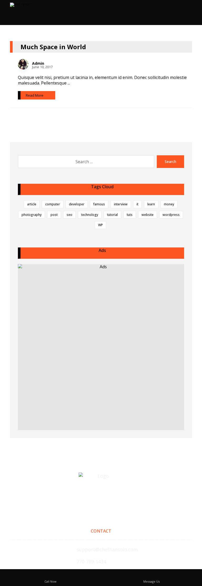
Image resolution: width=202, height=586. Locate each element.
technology (89, 214)
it (137, 204)
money (169, 204)
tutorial (112, 214)
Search (170, 161)
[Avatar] (23, 64)
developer (76, 204)
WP (100, 225)
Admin (38, 63)
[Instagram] (89, 499)
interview (121, 204)
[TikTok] (101, 499)
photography (32, 214)
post (54, 214)
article (31, 204)
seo (69, 214)
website (148, 214)
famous (99, 204)
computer (52, 204)
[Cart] (174, 15)
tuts (130, 214)
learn (151, 204)
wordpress (171, 214)
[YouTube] (112, 499)
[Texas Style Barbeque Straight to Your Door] (32, 12)
